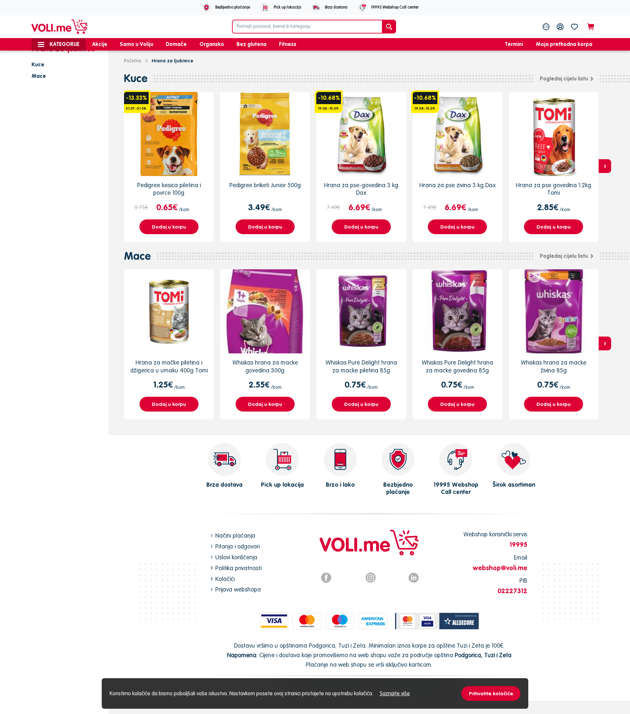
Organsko (212, 44)
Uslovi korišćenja (236, 557)
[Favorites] (574, 26)
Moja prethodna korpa (564, 44)
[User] (560, 26)
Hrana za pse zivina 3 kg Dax (457, 185)
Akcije (99, 44)
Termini (514, 44)
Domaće (176, 44)
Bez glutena (251, 44)
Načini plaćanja (235, 535)
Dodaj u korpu (169, 227)
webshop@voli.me (500, 567)
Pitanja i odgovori (237, 546)
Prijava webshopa (238, 589)
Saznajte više (395, 693)
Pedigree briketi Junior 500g (265, 185)
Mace (137, 256)
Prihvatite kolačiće (491, 693)
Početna (132, 60)
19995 (518, 544)
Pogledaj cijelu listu (564, 78)
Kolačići (225, 578)
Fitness (287, 44)
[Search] (389, 26)
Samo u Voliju (136, 44)
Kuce (136, 78)
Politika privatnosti (238, 568)
